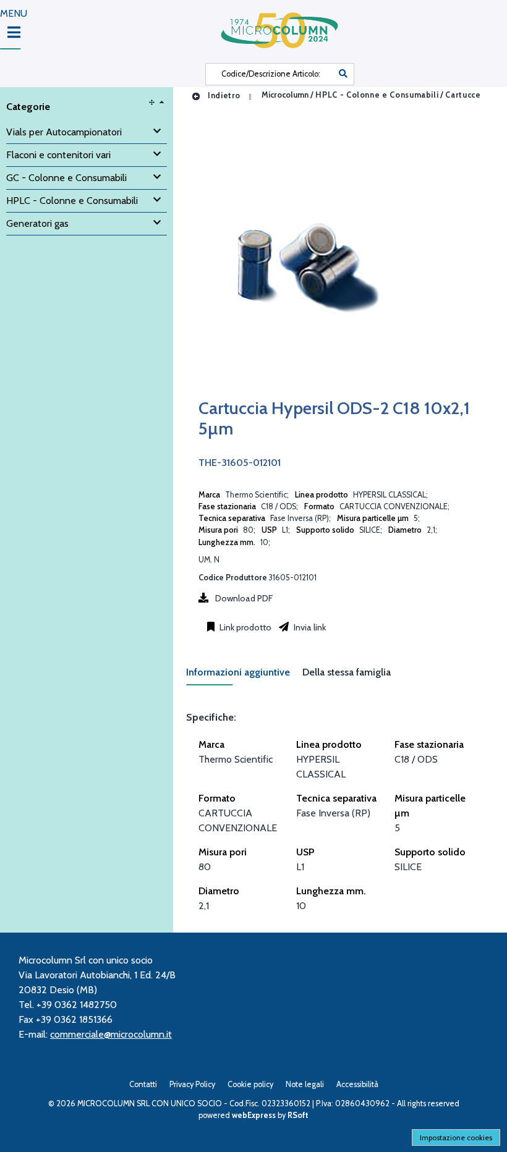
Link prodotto (244, 627)
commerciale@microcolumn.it (111, 1034)
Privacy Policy (192, 1084)
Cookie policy (250, 1084)
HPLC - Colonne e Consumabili (376, 95)
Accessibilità (357, 1084)
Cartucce (462, 95)
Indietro (223, 95)
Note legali (305, 1084)
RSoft (298, 1115)
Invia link (309, 627)
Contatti (143, 1084)
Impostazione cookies (456, 1137)
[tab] (244, 675)
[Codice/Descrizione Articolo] (343, 74)
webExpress (254, 1115)
